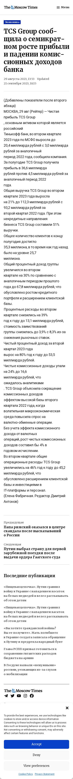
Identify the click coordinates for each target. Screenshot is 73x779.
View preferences (36, 766)
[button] (67, 708)
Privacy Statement (45, 774)
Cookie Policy (25, 774)
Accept (37, 744)
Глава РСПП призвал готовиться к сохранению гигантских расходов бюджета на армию (30, 653)
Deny (36, 755)
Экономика (12, 22)
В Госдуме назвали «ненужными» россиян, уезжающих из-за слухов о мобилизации (30, 669)
